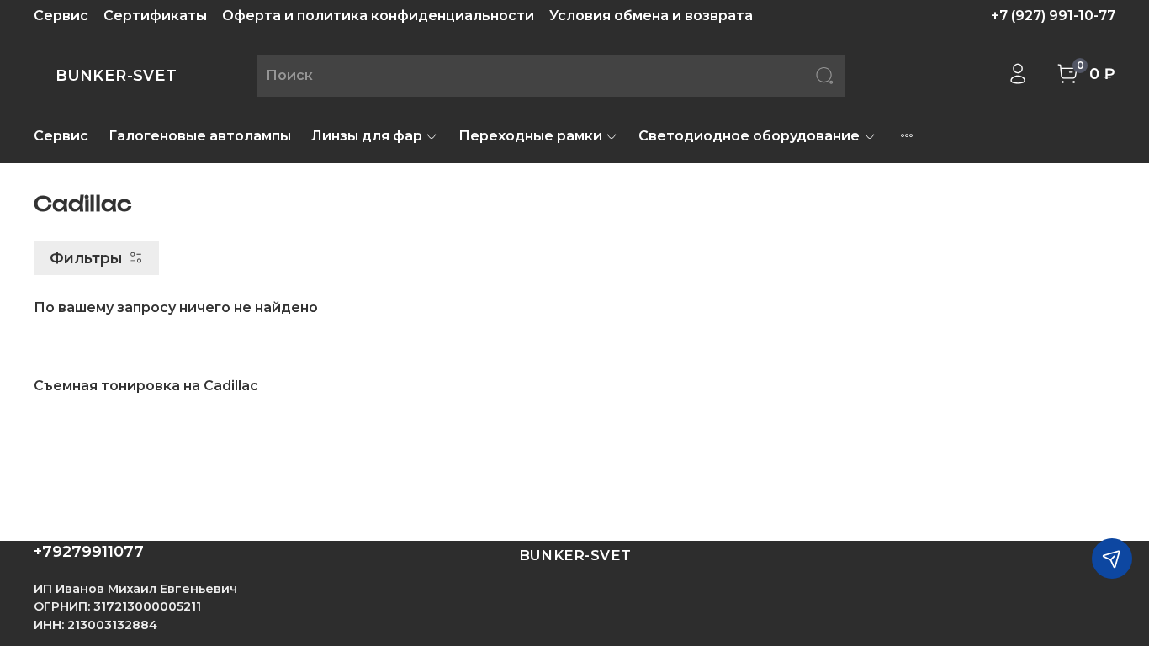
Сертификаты (155, 16)
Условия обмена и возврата (651, 16)
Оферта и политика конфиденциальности (378, 16)
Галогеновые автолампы (200, 136)
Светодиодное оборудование (749, 136)
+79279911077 (89, 552)
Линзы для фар (366, 136)
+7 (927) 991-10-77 (1053, 16)
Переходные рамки (530, 136)
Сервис (61, 16)
